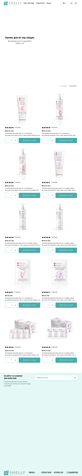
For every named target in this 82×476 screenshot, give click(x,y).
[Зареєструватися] (75, 378)
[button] (73, 86)
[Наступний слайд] (37, 107)
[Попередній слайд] (8, 107)
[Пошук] (71, 3)
